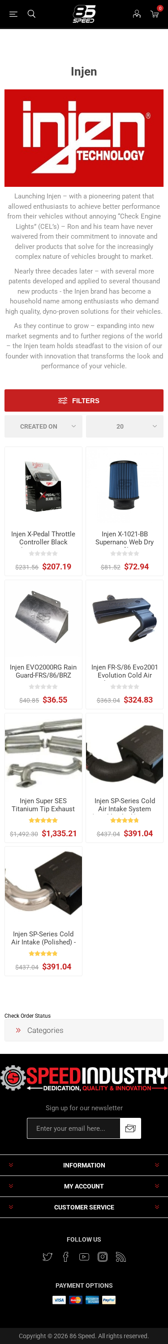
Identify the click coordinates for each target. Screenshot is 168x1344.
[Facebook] (66, 1257)
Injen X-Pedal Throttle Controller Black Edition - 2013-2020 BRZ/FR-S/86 (43, 546)
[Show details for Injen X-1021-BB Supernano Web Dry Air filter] (124, 485)
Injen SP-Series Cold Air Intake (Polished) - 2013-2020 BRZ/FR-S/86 (43, 946)
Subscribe (130, 1128)
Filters (85, 400)
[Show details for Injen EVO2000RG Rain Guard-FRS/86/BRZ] (43, 618)
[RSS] (121, 1257)
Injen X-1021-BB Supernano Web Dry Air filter (124, 542)
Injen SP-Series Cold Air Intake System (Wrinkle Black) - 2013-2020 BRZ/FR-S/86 (124, 813)
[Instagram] (102, 1257)
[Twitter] (47, 1257)
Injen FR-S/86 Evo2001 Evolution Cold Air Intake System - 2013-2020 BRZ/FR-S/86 (124, 679)
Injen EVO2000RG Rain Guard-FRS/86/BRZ (43, 671)
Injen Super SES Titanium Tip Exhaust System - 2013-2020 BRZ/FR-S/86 (43, 813)
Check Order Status (27, 1016)
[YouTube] (84, 1257)
